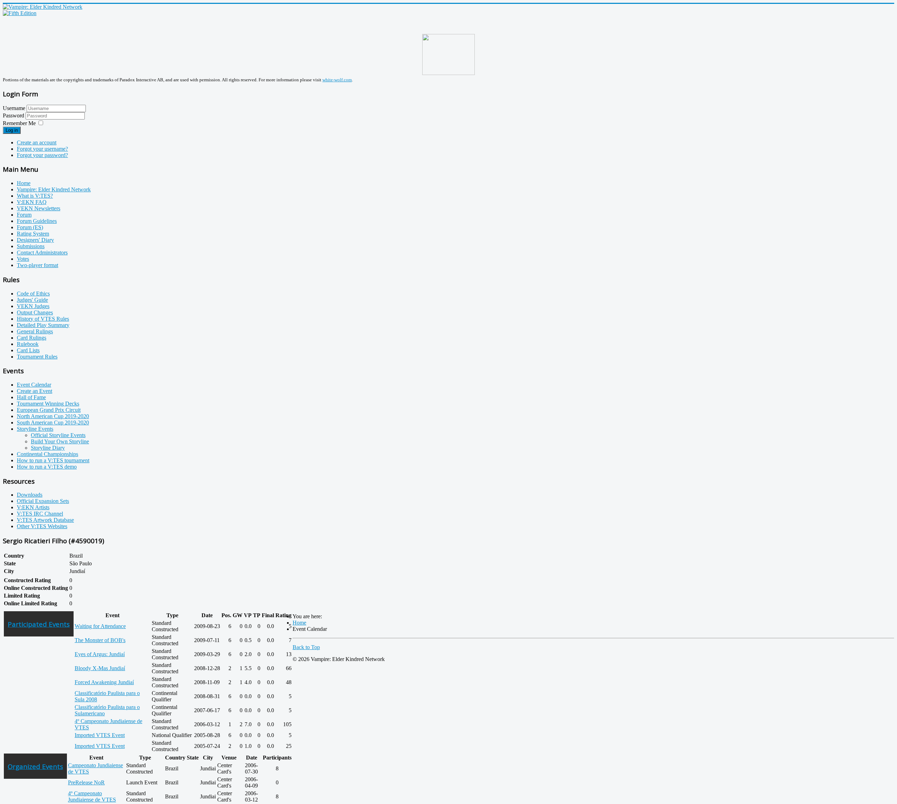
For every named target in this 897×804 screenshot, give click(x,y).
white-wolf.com (337, 79)
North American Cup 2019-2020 (53, 416)
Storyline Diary (48, 448)
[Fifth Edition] (19, 13)
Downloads (29, 495)
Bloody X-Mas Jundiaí (100, 668)
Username (14, 108)
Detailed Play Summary (43, 325)
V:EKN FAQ (32, 202)
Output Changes (35, 312)
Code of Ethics (33, 294)
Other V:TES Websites (42, 526)
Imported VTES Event (100, 735)
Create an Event (34, 391)
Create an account (36, 142)
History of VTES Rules (43, 319)
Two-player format (37, 265)
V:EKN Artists (33, 507)
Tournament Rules (37, 357)
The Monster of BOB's (100, 640)
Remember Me (19, 123)
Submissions (30, 246)
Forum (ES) (30, 227)
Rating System (33, 234)
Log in (12, 130)
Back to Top (306, 647)
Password (14, 115)
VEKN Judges (33, 306)
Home (23, 183)
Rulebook (28, 344)
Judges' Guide (32, 300)
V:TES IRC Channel (40, 514)
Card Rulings (31, 338)
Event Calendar (34, 385)
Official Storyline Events (58, 435)
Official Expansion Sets (43, 501)
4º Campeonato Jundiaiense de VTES (92, 796)
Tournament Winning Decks (48, 404)
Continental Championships (47, 454)
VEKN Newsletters (38, 208)
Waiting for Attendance (100, 626)
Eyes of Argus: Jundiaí (100, 654)
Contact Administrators (42, 252)
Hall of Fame (31, 397)
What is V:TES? (35, 196)
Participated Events (39, 624)
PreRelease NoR (86, 782)
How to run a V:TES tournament (53, 460)
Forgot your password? (42, 155)
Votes (23, 259)
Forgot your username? (42, 149)
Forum (24, 215)
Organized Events (35, 766)
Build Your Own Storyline (60, 441)
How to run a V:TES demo (47, 467)
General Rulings (35, 331)
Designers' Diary (35, 240)
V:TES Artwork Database (45, 520)
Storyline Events (35, 429)
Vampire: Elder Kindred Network (54, 189)
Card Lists (28, 350)
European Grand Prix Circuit (49, 410)
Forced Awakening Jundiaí (104, 682)
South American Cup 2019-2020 (53, 422)
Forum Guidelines (37, 221)
